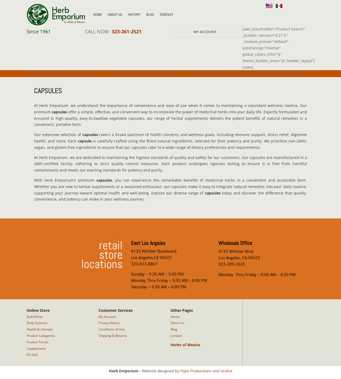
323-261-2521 (126, 31)
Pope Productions (196, 370)
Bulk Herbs (35, 316)
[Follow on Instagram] (267, 15)
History (134, 15)
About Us (115, 15)
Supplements (36, 348)
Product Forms (37, 342)
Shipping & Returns (113, 335)
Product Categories (41, 335)
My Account (204, 31)
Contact (166, 15)
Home (97, 15)
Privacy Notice (109, 323)
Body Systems (37, 323)
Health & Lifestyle (40, 329)
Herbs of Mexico (185, 344)
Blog (150, 15)
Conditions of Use (112, 329)
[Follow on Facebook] (280, 15)
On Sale (32, 354)
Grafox (226, 370)
